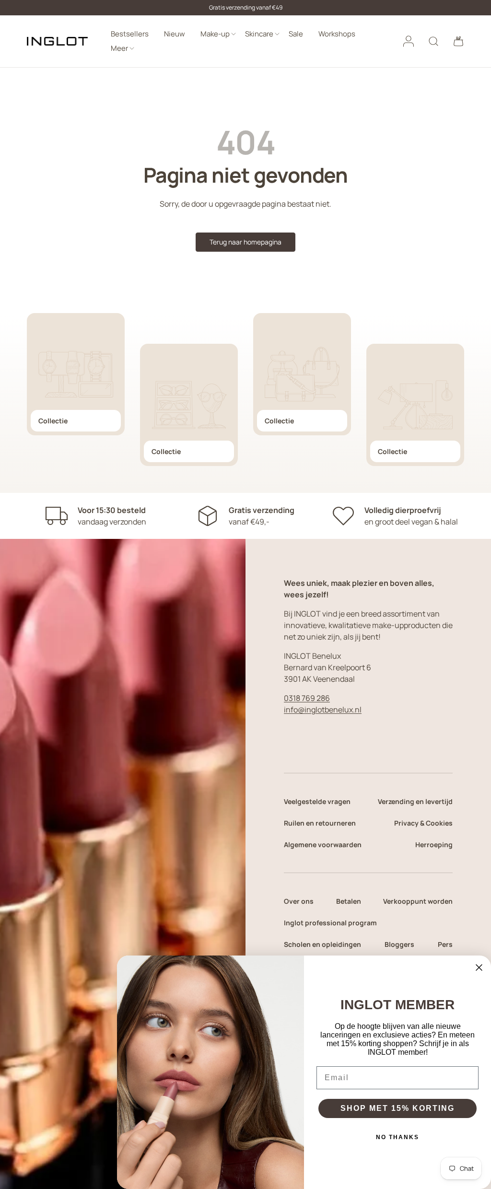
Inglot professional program (330, 922)
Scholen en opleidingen (322, 944)
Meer (119, 48)
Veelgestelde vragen (317, 801)
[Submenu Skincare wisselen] (277, 34)
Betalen (348, 901)
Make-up (215, 34)
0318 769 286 (307, 698)
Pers (445, 944)
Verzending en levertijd (415, 801)
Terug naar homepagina (245, 241)
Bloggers (399, 944)
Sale (296, 34)
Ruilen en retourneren (320, 823)
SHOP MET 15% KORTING (397, 1108)
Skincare (259, 34)
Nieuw (174, 34)
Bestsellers (130, 34)
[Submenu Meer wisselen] (132, 48)
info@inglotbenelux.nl (323, 709)
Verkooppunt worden (418, 901)
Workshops (336, 34)
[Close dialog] (479, 967)
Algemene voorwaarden (323, 844)
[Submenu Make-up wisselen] (233, 34)
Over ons (299, 901)
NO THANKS (397, 1137)
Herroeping (434, 844)
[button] (458, 41)
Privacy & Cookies (423, 823)
